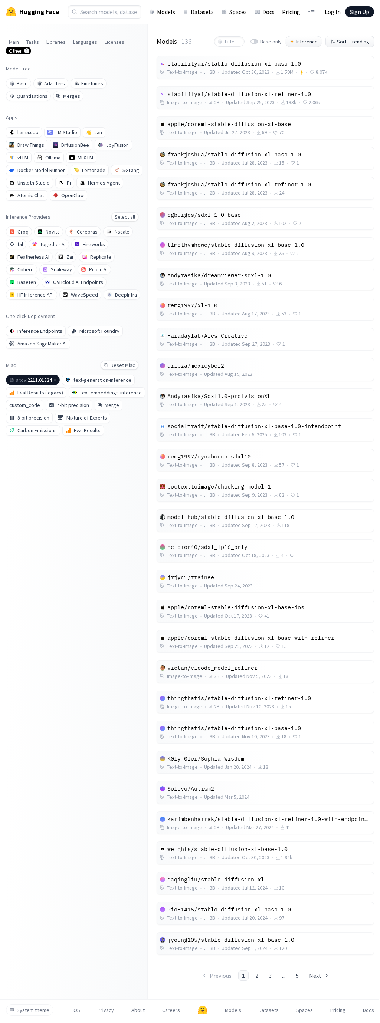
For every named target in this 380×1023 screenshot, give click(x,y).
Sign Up (359, 12)
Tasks (32, 42)
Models (166, 12)
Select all (125, 216)
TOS (75, 1010)
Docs (268, 12)
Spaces (238, 12)
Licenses (114, 42)
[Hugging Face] (202, 1010)
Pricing (291, 12)
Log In (333, 12)
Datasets (202, 12)
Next (315, 975)
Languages (85, 42)
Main (14, 42)
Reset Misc (123, 365)
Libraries (56, 42)
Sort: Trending (353, 41)
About (138, 1010)
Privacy (106, 1010)
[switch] (254, 41)
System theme (33, 1010)
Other (18, 50)
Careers (171, 1010)
